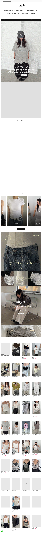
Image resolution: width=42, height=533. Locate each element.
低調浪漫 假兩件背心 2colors (35, 453)
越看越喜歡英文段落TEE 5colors (5, 434)
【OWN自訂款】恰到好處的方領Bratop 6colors (5, 454)
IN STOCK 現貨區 (16, 10)
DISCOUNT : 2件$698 (10, 13)
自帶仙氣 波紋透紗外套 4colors (26, 491)
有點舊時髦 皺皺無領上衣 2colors (5, 395)
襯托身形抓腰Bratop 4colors (15, 453)
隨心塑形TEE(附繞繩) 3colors (36, 434)
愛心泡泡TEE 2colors (34, 530)
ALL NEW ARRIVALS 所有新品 (8, 10)
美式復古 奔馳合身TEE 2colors (15, 491)
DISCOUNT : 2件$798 (17, 13)
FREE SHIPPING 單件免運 (30, 10)
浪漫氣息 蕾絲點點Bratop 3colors (26, 530)
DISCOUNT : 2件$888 (25, 13)
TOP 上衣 (36, 10)
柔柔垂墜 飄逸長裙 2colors (25, 434)
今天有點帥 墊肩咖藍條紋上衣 (5, 376)
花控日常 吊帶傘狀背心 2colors (36, 491)
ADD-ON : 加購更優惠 (32, 13)
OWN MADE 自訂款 (22, 10)
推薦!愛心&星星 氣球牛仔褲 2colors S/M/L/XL (15, 530)
